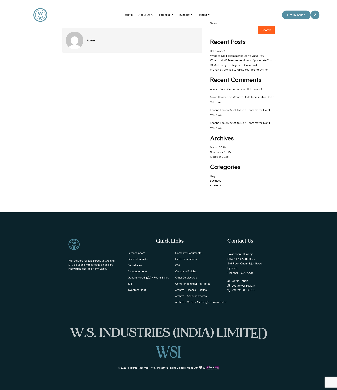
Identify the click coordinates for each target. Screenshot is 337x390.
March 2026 (218, 147)
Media (203, 14)
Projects (164, 14)
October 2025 (219, 157)
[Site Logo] (40, 15)
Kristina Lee (217, 110)
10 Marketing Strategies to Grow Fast (233, 65)
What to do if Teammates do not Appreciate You (241, 60)
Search (214, 23)
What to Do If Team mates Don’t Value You (237, 56)
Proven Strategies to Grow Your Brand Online (239, 69)
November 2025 (220, 152)
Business (215, 180)
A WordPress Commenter (226, 89)
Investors (184, 14)
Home (129, 14)
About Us (144, 14)
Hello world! (217, 51)
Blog (213, 176)
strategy (215, 185)
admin (91, 40)
